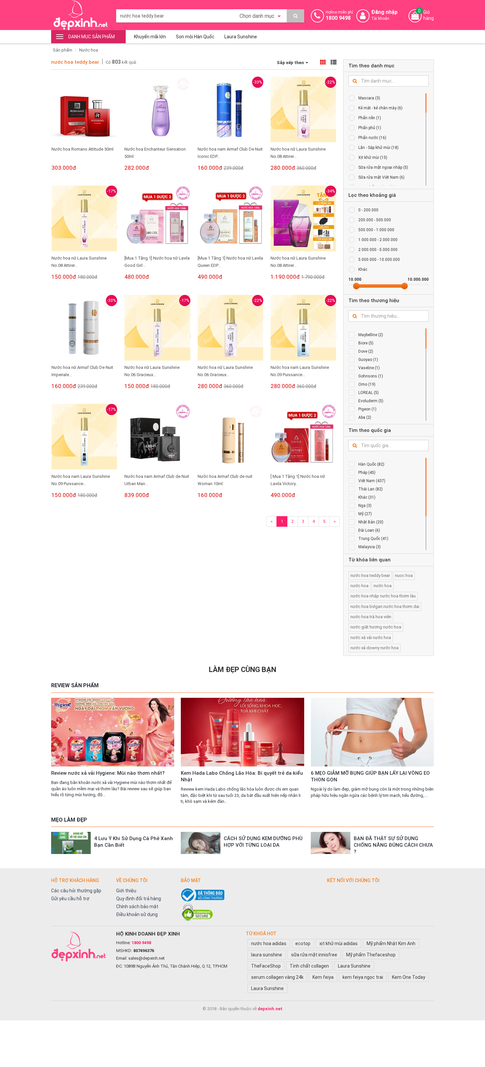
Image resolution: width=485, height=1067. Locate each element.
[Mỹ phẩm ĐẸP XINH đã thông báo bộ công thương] (250, 895)
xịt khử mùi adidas (338, 943)
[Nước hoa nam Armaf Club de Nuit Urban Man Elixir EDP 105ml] (157, 437)
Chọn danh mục (258, 16)
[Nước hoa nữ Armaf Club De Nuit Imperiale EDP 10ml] (84, 328)
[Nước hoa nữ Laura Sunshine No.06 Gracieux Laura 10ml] (157, 328)
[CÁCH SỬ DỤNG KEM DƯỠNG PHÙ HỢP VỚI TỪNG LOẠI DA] (200, 843)
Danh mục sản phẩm (91, 36)
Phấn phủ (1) (369, 127)
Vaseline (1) (369, 368)
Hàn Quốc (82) (371, 464)
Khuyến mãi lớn (150, 36)
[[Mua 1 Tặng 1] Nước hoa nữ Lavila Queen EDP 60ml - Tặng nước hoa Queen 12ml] (230, 218)
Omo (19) (366, 384)
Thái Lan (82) (370, 489)
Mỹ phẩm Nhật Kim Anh (391, 943)
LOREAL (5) (368, 392)
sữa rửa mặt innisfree (314, 954)
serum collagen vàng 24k (277, 977)
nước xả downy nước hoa (374, 647)
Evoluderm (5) (370, 401)
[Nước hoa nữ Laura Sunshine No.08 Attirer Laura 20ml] (303, 109)
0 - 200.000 (368, 210)
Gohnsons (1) (370, 376)
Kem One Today (408, 977)
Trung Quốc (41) (373, 538)
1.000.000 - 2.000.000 (378, 239)
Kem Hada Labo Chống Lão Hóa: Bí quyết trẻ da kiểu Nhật (242, 776)
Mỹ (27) (365, 514)
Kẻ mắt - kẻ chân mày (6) (380, 108)
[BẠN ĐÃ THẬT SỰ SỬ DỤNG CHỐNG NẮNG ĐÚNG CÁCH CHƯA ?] (330, 843)
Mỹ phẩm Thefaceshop (371, 954)
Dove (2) (365, 351)
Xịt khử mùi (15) (372, 157)
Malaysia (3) (369, 547)
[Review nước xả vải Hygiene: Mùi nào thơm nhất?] (112, 732)
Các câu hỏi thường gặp (76, 890)
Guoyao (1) (368, 359)
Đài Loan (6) (369, 530)
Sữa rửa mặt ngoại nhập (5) (383, 167)
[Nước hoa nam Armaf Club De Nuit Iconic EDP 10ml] (230, 109)
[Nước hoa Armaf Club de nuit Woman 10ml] (230, 437)
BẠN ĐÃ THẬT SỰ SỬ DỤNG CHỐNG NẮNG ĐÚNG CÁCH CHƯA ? (393, 845)
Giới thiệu (126, 890)
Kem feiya (323, 977)
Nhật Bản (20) (370, 522)
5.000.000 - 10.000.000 (379, 259)
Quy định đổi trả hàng (138, 898)
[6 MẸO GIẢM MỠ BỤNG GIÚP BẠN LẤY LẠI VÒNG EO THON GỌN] (372, 732)
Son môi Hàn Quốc (195, 36)
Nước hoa (88, 50)
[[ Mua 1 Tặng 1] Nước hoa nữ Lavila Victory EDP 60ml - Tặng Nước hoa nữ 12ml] (303, 437)
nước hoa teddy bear (75, 62)
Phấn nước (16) (372, 137)
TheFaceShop (266, 966)
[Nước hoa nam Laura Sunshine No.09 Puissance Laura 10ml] (84, 437)
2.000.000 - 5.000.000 (378, 249)
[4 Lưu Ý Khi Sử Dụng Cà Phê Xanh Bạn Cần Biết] (71, 843)
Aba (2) (364, 417)
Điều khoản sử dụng (137, 914)
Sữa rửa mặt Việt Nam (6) (381, 177)
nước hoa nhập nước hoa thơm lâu (383, 595)
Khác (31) (366, 497)
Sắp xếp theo (291, 62)
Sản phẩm (62, 50)
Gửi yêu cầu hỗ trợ (70, 898)
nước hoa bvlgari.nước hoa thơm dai (384, 606)
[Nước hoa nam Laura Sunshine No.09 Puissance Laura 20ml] (303, 328)
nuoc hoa (404, 575)
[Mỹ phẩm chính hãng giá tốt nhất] (80, 946)
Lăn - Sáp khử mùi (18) (378, 147)
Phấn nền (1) (369, 118)
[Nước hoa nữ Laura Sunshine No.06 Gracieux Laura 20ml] (230, 328)
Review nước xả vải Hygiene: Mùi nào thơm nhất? (108, 773)
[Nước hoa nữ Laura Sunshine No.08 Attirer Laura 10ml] (84, 218)
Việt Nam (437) (371, 481)
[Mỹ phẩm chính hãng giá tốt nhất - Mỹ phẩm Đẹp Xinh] (80, 15)
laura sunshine (266, 954)
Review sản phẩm (75, 685)
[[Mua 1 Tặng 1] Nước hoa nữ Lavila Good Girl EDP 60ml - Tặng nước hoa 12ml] (157, 218)
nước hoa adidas (268, 943)
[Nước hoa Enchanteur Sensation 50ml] (157, 109)
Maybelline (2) (370, 335)
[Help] (295, 15)
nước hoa (359, 585)
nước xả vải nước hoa (370, 637)
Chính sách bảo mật (137, 906)
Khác (362, 269)
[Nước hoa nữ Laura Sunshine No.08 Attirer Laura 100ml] (303, 218)
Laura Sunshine (240, 36)
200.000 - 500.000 (374, 220)
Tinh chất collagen (309, 966)
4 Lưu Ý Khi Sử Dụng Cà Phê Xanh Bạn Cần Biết (133, 842)
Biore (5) (365, 343)
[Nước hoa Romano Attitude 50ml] (84, 109)
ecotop (302, 943)
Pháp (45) (366, 472)
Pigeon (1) (367, 409)
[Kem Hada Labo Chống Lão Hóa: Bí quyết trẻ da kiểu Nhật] (242, 732)
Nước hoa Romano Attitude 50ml (82, 149)
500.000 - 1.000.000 (376, 230)
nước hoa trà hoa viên (370, 616)
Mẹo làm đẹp (69, 820)
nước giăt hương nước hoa (375, 626)
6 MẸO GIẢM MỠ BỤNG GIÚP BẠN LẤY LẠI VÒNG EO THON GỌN (370, 776)
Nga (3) (365, 505)
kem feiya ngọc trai (362, 977)
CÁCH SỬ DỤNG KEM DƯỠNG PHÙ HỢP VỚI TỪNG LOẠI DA (263, 842)
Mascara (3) (369, 98)
